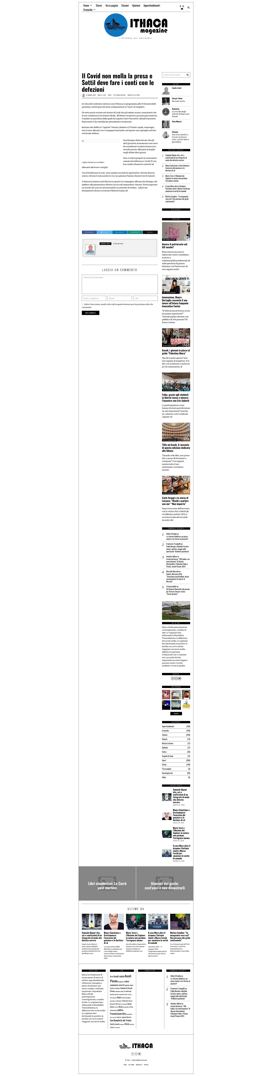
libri (116, 1004)
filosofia (114, 998)
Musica (121, 1006)
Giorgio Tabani (177, 98)
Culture (164, 734)
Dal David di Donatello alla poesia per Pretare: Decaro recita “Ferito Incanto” (178, 591)
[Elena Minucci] (166, 124)
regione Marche (126, 1017)
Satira (164, 751)
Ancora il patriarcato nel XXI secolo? (174, 245)
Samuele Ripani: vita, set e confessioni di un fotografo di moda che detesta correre (176, 157)
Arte (111, 976)
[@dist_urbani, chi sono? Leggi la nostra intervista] (176, 694)
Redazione (175, 109)
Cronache (88, 10)
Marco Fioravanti (122, 1004)
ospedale (126, 1007)
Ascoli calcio (119, 976)
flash (119, 997)
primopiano (129, 1014)
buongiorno (121, 982)
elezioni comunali (119, 994)
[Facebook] (180, 6)
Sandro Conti (92, 95)
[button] (187, 74)
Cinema (117, 988)
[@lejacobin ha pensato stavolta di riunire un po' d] (165, 694)
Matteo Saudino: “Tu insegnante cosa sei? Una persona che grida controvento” (176, 199)
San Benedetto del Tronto (120, 1020)
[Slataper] (166, 135)
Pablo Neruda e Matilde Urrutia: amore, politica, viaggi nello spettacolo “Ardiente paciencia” (177, 549)
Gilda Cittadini (171, 533)
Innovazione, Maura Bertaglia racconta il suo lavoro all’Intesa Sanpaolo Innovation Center (175, 301)
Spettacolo (122, 1024)
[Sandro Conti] (166, 91)
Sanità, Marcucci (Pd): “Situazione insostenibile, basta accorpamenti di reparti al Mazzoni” (177, 578)
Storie (99, 5)
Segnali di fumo (167, 756)
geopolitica (113, 1001)
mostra (116, 1007)
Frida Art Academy (126, 998)
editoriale (128, 991)
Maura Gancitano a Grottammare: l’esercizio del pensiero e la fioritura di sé (177, 168)
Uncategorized (167, 773)
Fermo (125, 994)
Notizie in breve (167, 743)
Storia (127, 1023)
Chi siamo (131, 1065)
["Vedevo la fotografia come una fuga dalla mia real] (186, 694)
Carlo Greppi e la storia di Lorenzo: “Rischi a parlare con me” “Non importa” (175, 501)
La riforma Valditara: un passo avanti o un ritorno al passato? (177, 537)
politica (120, 1010)
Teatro (112, 1027)
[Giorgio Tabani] (166, 101)
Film (111, 998)
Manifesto (139, 1065)
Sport (110, 95)
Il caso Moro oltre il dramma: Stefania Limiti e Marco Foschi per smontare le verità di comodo (177, 188)
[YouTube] (182, 9)
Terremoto (117, 1027)
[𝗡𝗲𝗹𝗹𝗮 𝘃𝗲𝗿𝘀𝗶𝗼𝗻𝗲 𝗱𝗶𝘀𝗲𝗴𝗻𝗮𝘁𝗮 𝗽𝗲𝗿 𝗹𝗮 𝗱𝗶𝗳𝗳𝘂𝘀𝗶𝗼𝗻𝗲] (186, 705)
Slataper (175, 132)
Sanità (112, 1024)
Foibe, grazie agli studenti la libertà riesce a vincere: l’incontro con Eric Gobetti (175, 397)
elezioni (112, 994)
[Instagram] (183, 6)
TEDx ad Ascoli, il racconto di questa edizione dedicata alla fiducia (176, 448)
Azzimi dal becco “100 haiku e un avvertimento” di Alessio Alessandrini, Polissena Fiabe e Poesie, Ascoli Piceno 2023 (178, 563)
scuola (117, 1024)
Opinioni (136, 5)
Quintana (119, 1017)
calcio (126, 981)
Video (164, 777)
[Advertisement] (136, 56)
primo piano (113, 1017)
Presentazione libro (118, 1013)
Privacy (146, 1065)
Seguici (176, 714)
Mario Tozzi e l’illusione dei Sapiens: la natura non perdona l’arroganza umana (176, 178)
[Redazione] (166, 112)
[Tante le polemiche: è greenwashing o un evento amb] (176, 705)
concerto (117, 991)
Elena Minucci (177, 121)
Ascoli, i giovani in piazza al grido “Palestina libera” (176, 351)
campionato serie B (117, 985)
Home (86, 5)
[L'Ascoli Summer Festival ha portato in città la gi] (165, 705)
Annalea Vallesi (171, 556)
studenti (132, 1024)
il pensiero (119, 1001)
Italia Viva (125, 1001)
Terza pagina (111, 5)
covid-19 (122, 991)
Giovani (125, 5)
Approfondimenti (152, 5)
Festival (130, 994)
